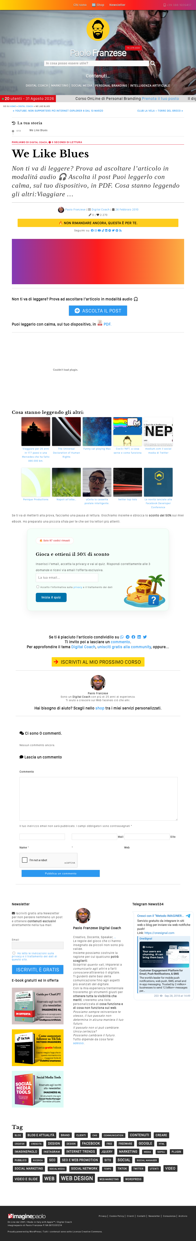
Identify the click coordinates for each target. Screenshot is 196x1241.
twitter (138, 1168)
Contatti (141, 1216)
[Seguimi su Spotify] (109, 230)
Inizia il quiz (51, 597)
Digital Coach (37, 85)
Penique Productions (35, 499)
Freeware (125, 1143)
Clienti (130, 1216)
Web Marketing (109, 1179)
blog (18, 1135)
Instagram (52, 1151)
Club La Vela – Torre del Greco (160, 110)
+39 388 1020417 (179, 5)
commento (120, 642)
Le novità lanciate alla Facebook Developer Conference (158, 503)
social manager (147, 1160)
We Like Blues (38, 130)
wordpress (133, 1179)
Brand (65, 1135)
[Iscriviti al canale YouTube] (99, 230)
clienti (81, 1135)
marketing (128, 1151)
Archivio (183, 1216)
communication (113, 1135)
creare (161, 1135)
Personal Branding (111, 85)
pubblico (21, 1160)
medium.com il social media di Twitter (158, 450)
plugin (176, 1151)
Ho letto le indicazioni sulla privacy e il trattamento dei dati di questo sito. (34, 956)
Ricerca (38, 1160)
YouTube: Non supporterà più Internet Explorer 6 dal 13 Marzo (58, 110)
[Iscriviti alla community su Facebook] (92, 230)
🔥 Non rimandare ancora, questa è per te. (98, 223)
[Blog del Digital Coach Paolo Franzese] (98, 40)
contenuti (139, 1135)
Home (13, 106)
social (124, 1160)
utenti (154, 1168)
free (109, 1143)
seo (52, 1160)
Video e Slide (26, 1179)
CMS (94, 1135)
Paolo (98, 52)
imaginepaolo (26, 1151)
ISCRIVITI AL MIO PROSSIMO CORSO (101, 662)
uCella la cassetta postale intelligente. (97, 501)
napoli (161, 1152)
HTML (162, 1144)
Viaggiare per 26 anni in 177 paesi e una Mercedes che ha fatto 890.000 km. (36, 454)
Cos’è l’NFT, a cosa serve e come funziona (128, 450)
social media (57, 1168)
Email (15, 939)
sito (108, 1160)
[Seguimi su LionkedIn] (106, 230)
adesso (78, 1043)
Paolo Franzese (75, 209)
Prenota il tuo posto (138, 98)
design (54, 1143)
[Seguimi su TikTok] (103, 230)
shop (100, 708)
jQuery (107, 1151)
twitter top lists (127, 499)
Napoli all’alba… (66, 499)
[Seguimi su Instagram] (96, 230)
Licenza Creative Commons (87, 1231)
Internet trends (80, 1151)
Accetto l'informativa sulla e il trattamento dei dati (76, 587)
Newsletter (154, 1216)
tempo (107, 1169)
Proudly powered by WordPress (24, 1231)
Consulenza (169, 1216)
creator (20, 1143)
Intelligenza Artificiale (150, 85)
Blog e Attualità (41, 1135)
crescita (36, 1144)
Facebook (91, 1143)
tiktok (122, 1168)
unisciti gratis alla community (124, 647)
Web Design (77, 1178)
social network (84, 1168)
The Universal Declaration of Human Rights (66, 452)
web (49, 1178)
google (145, 1143)
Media (147, 1152)
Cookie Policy (116, 1216)
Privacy (103, 1216)
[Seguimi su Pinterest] (117, 230)
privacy (78, 587)
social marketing (29, 1168)
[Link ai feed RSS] (120, 230)
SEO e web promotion (80, 1160)
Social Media (81, 85)
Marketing (60, 85)
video (170, 1168)
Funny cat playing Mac (97, 448)
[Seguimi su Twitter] (113, 230)
